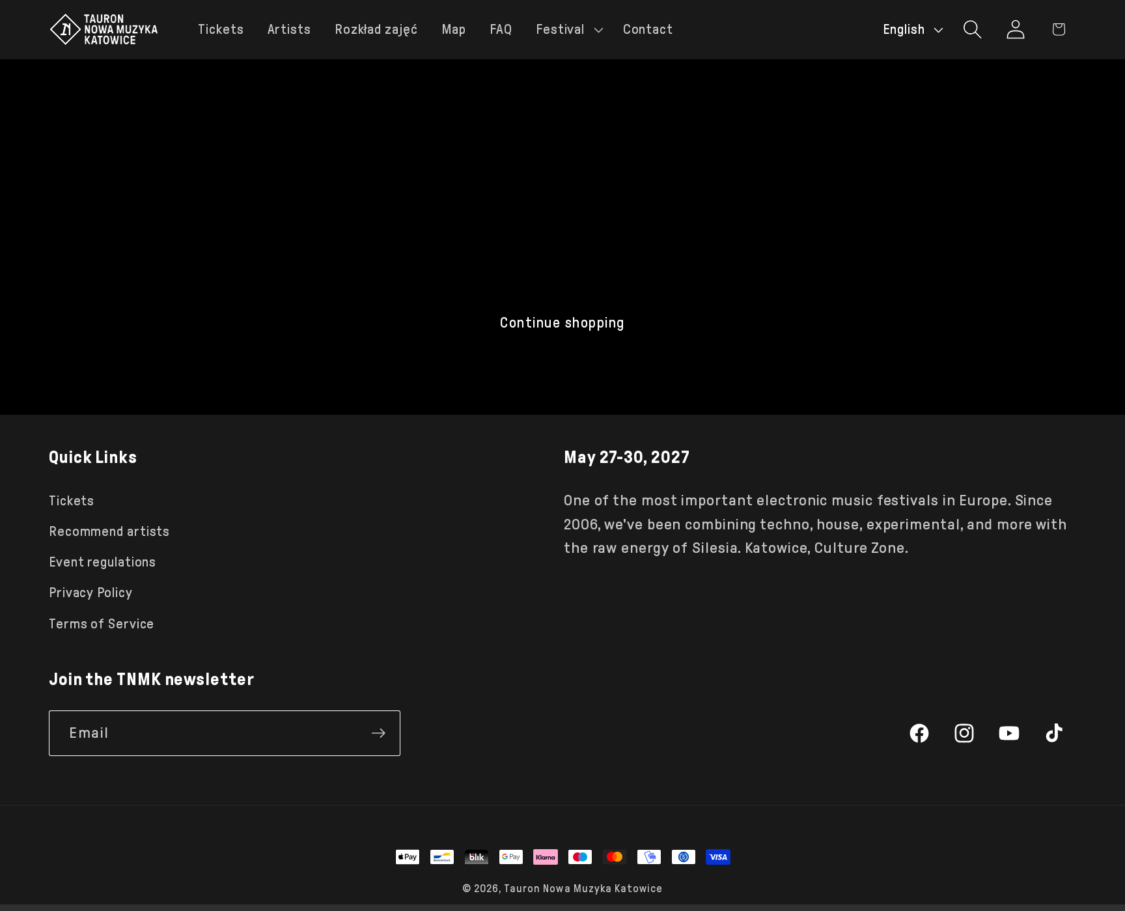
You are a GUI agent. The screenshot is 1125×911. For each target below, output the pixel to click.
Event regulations (102, 562)
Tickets (71, 501)
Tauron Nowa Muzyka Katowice (583, 888)
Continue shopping (562, 323)
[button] (567, 29)
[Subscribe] (378, 733)
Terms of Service (101, 624)
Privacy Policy (91, 592)
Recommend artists (109, 531)
